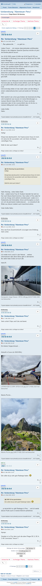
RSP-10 (3, 462)
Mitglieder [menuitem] (34, 579)
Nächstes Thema (33, 21)
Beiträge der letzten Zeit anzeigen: (16, 548)
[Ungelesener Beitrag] (1, 41)
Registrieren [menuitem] (29, 4)
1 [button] (27, 28)
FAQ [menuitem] (14, 4)
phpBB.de (28, 583)
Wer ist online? (6, 573)
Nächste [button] (39, 28)
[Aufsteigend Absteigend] (21, 553)
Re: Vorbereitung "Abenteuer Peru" (16, 39)
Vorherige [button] (25, 28)
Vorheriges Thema (19, 21)
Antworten (5, 21)
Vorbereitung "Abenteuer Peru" (16, 11)
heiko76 (3, 31)
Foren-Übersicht (13, 579)
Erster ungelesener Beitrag (9, 28)
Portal (4, 7)
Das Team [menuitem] (26, 579)
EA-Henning (21, 14)
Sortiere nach (15, 550)
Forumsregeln (5, 17)
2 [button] (29, 28)
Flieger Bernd (13, 14)
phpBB (15, 582)
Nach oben (40, 118)
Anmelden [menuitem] (38, 4)
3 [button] (24, 566)
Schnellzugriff (6, 4)
